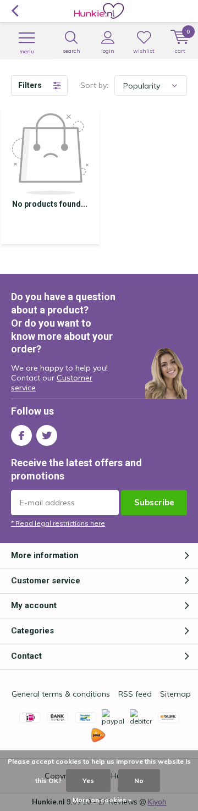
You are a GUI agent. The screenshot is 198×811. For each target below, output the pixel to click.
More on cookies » (102, 800)
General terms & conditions (61, 694)
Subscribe (154, 502)
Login (107, 50)
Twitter (46, 435)
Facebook (21, 435)
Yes (88, 780)
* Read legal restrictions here (58, 523)
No (139, 780)
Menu (26, 51)
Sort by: (94, 85)
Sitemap (175, 694)
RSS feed (135, 694)
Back (14, 11)
